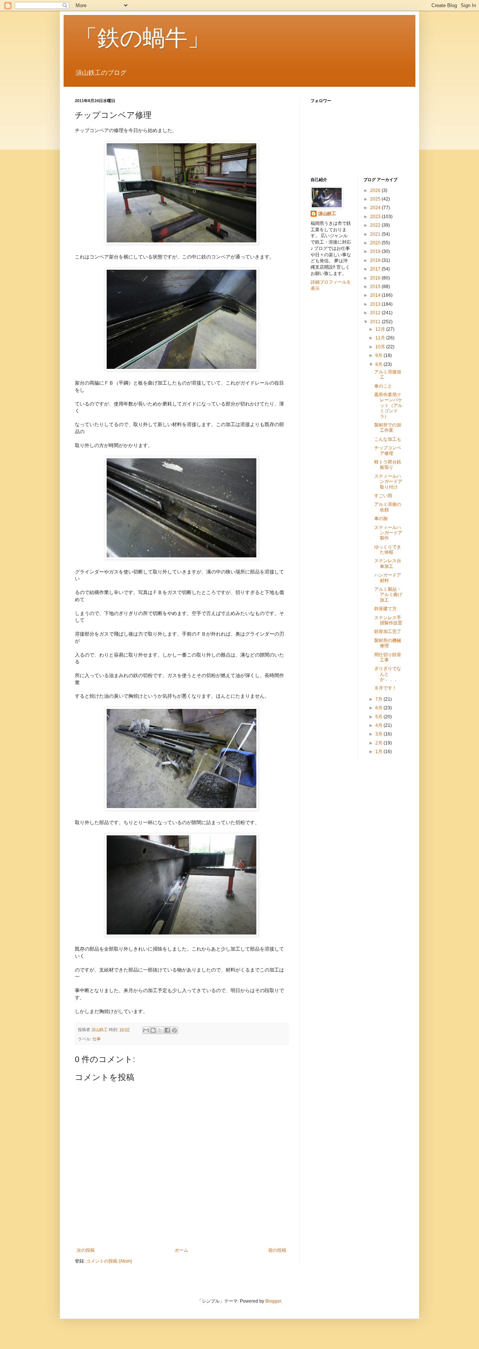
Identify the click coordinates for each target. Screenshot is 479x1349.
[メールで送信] (146, 1030)
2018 (376, 260)
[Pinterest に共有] (174, 1030)
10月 (380, 346)
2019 (376, 251)
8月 (379, 364)
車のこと (383, 386)
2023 (376, 216)
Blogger (273, 1301)
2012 (376, 312)
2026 (376, 190)
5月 (379, 716)
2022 (376, 225)
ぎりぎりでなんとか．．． (387, 674)
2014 (376, 295)
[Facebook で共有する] (167, 1030)
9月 (379, 355)
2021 (376, 234)
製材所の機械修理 (387, 643)
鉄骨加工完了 (387, 631)
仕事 (96, 1039)
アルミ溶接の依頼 (387, 507)
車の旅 (381, 518)
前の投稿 (277, 1250)
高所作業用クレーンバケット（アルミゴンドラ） (388, 405)
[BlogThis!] (153, 1030)
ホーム (181, 1250)
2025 (376, 199)
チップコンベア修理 (387, 450)
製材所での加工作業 (387, 427)
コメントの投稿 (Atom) (109, 1261)
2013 (376, 304)
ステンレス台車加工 (387, 563)
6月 (379, 707)
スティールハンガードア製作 (388, 533)
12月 (380, 329)
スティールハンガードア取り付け (388, 482)
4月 (379, 725)
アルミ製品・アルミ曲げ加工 (388, 595)
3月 (379, 734)
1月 (379, 751)
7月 (379, 699)
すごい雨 (383, 495)
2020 (376, 242)
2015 (376, 286)
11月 (380, 337)
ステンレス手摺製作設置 (388, 620)
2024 (376, 207)
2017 (376, 269)
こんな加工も (387, 439)
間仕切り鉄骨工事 (387, 657)
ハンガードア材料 (387, 577)
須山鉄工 (327, 213)
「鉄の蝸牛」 (142, 38)
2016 (376, 278)
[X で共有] (160, 1030)
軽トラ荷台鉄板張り (387, 464)
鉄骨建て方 (385, 608)
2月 (379, 743)
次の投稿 (86, 1250)
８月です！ (385, 688)
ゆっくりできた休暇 (387, 549)
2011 (376, 321)
